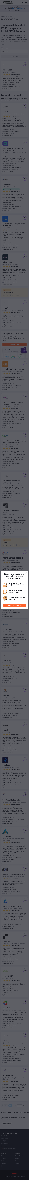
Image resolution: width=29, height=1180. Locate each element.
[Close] (26, 573)
